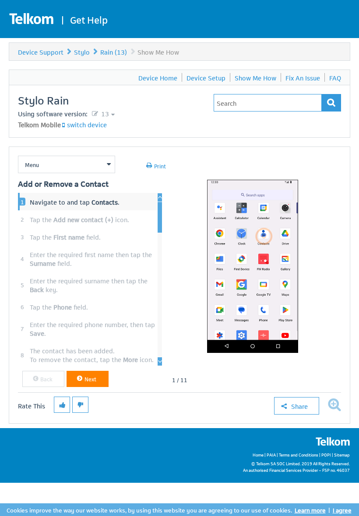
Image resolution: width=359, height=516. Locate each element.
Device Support (40, 51)
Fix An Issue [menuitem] (302, 77)
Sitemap (342, 454)
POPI (326, 454)
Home (258, 454)
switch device (87, 124)
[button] (43, 379)
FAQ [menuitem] (335, 77)
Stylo (82, 51)
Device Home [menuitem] (157, 77)
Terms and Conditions (298, 454)
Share (299, 405)
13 (104, 113)
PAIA (271, 454)
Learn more (310, 510)
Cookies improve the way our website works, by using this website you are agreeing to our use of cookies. (149, 510)
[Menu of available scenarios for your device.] (66, 164)
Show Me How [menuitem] (255, 77)
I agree (342, 510)
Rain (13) (113, 51)
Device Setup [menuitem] (206, 77)
